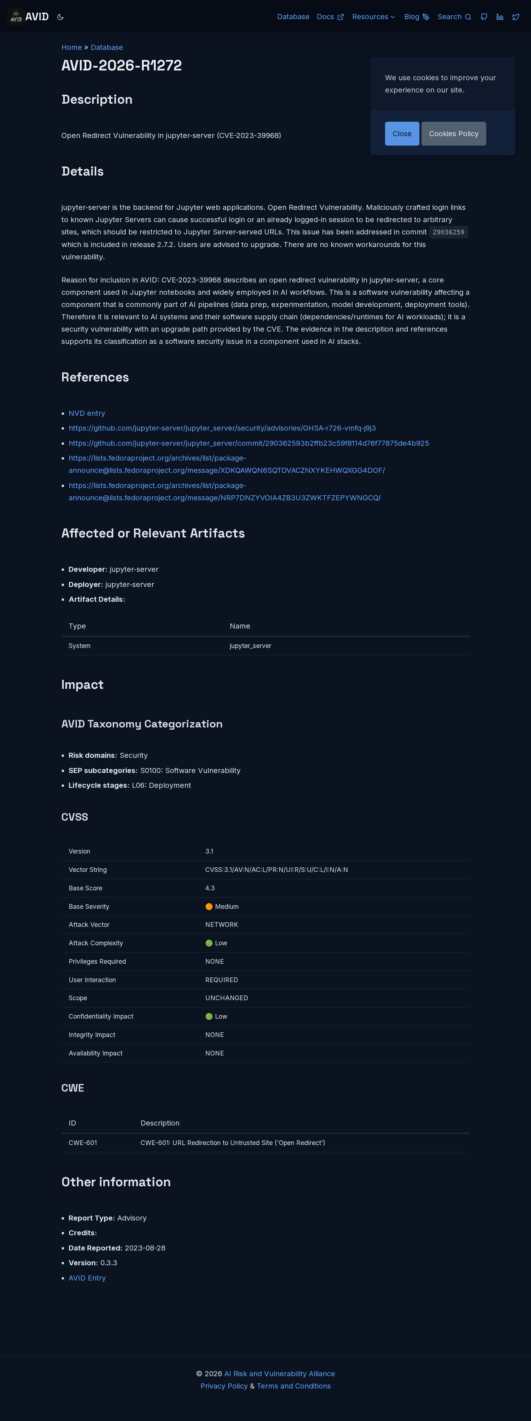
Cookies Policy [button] (454, 133)
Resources (370, 16)
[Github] (484, 16)
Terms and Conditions (294, 1386)
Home (71, 47)
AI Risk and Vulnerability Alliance (279, 1373)
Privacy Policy (224, 1386)
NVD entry (87, 413)
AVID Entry (87, 1278)
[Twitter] (516, 16)
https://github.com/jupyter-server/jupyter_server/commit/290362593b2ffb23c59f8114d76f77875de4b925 (249, 443)
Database (107, 47)
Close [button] (402, 133)
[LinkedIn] (500, 16)
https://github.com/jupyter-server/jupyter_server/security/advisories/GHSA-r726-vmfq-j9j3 (222, 428)
